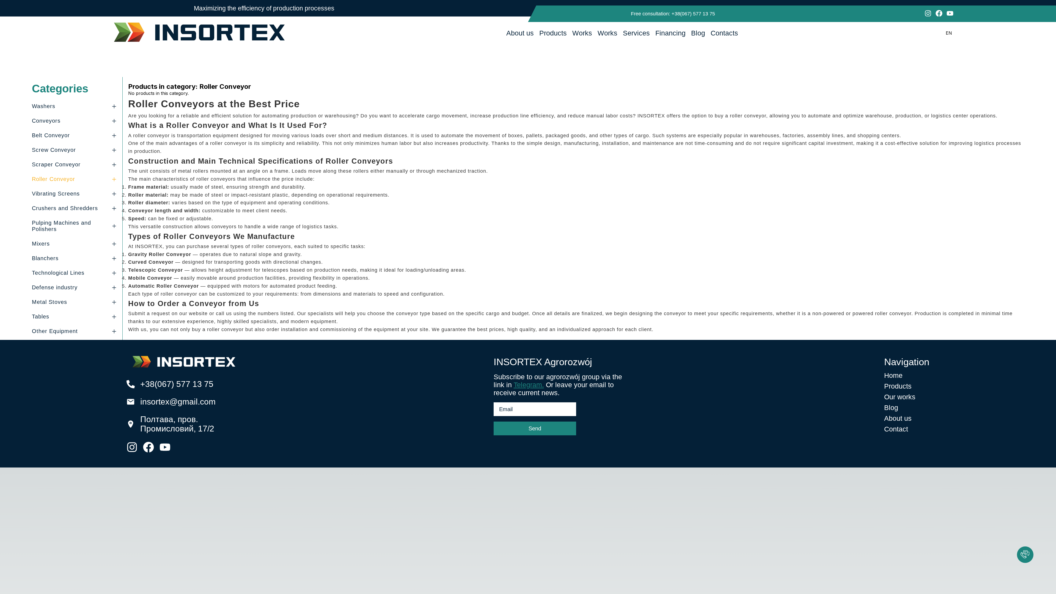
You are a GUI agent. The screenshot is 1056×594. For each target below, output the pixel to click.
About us (520, 33)
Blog (698, 33)
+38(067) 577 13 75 (693, 13)
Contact (896, 429)
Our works (899, 397)
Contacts (724, 33)
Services (636, 33)
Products (553, 33)
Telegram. (529, 385)
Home (893, 375)
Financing (670, 33)
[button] (1025, 554)
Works (582, 33)
